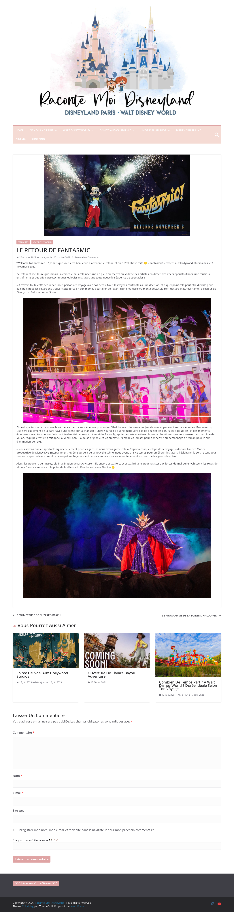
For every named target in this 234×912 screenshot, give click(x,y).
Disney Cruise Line (188, 130)
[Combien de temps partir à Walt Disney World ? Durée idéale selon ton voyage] (188, 635)
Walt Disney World (76, 130)
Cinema (21, 139)
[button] (55, 130)
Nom (17, 776)
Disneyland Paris (41, 130)
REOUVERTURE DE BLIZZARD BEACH (39, 615)
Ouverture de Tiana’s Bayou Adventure (111, 674)
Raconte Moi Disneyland (87, 257)
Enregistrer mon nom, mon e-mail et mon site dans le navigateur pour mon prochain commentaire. (86, 830)
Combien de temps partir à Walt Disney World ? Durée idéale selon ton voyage (188, 685)
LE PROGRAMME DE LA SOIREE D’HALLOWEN (189, 615)
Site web (18, 811)
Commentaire (23, 733)
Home (20, 130)
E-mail (18, 793)
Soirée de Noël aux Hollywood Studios (42, 674)
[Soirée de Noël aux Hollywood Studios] (46, 635)
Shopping (38, 139)
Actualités (23, 242)
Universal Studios (153, 130)
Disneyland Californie (115, 130)
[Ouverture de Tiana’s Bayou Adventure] (117, 635)
